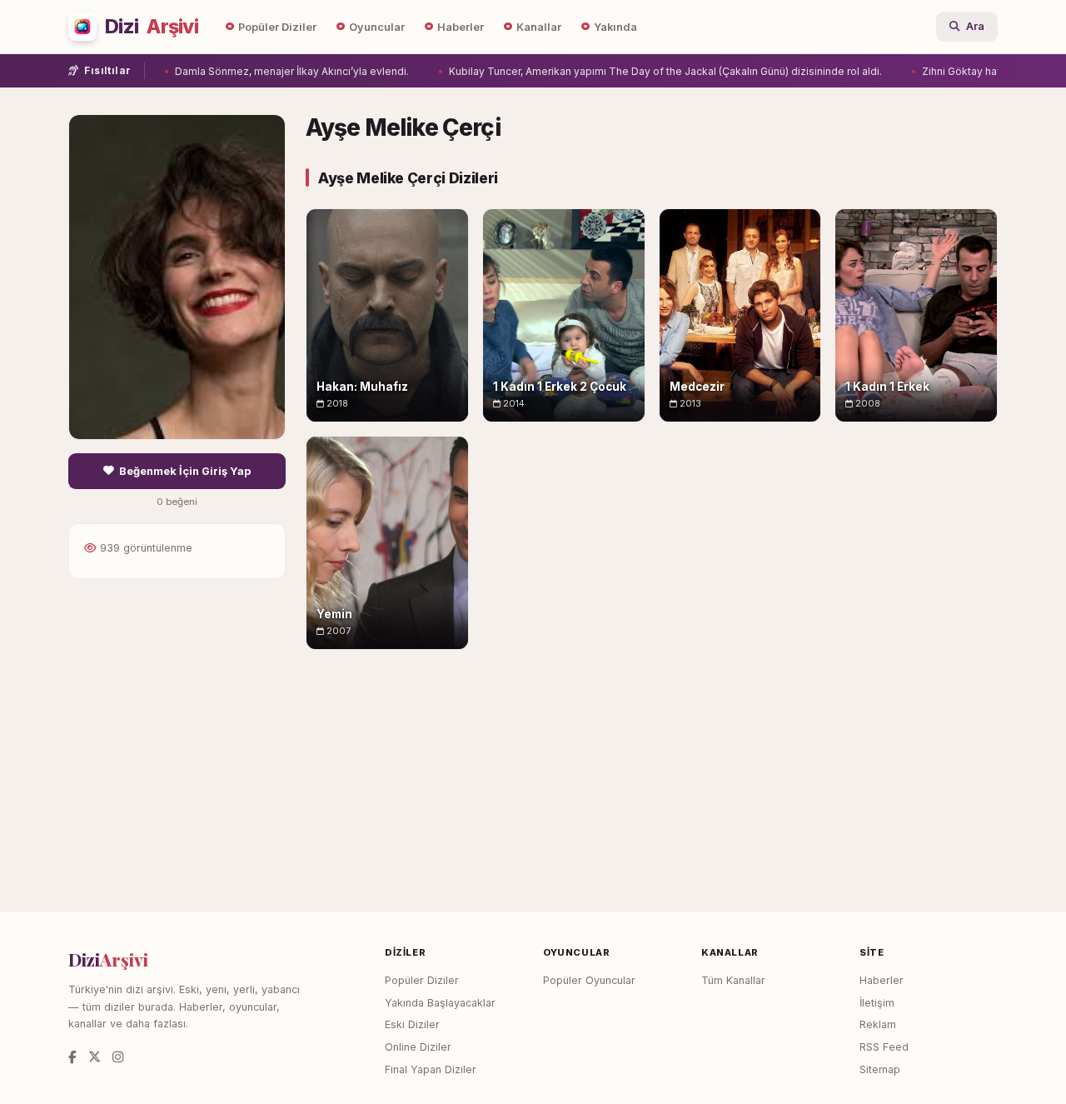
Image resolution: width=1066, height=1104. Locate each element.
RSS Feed (884, 1047)
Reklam (877, 1024)
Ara (975, 26)
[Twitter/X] (94, 1057)
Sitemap (879, 1069)
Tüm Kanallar (733, 980)
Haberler (460, 27)
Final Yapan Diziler (430, 1069)
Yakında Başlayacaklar (440, 1003)
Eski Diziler (412, 1024)
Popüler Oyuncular (589, 980)
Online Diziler (418, 1047)
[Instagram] (117, 1057)
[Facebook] (72, 1057)
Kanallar (538, 27)
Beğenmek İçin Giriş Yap (185, 471)
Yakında (615, 27)
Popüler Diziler (277, 27)
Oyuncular (377, 27)
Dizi (151, 26)
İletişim (876, 1003)
